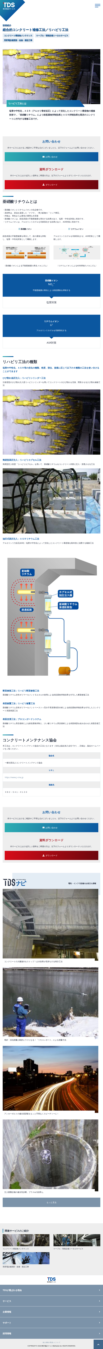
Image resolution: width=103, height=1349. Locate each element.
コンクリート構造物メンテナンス (18, 35)
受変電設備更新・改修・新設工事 (18, 40)
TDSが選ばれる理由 (12, 1290)
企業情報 (7, 1311)
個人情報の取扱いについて (51, 1342)
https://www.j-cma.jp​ (14, 777)
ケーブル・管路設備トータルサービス (52, 35)
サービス (7, 1301)
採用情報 (7, 1333)
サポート (7, 1322)
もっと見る (52, 1202)
